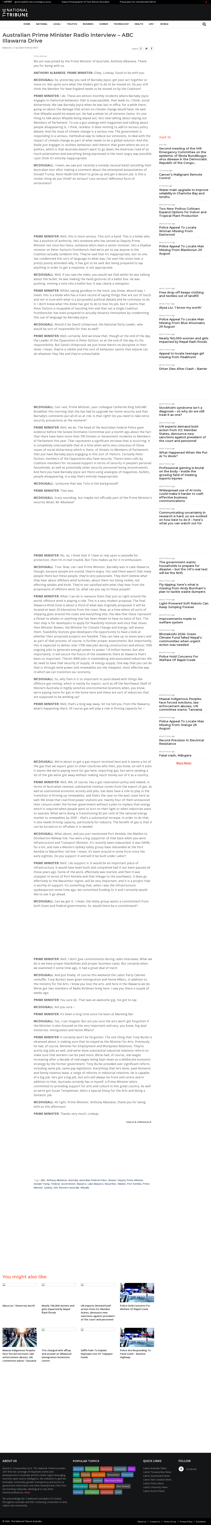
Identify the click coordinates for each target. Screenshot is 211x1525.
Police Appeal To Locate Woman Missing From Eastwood (177, 231)
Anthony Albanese (57, 1180)
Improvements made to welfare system (177, 620)
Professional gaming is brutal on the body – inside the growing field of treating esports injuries (181, 473)
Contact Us (155, 1521)
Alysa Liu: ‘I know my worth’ (180, 307)
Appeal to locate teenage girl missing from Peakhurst (181, 355)
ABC (43, 1180)
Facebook (190, 1469)
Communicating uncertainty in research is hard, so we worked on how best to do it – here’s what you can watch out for (183, 518)
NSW (76, 1474)
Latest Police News (153, 1483)
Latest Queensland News (156, 1475)
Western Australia (69, 1187)
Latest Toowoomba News (157, 1472)
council (77, 1480)
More (27, 1492)
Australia (73, 1180)
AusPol (87, 1480)
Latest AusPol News (154, 1491)
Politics (72, 23)
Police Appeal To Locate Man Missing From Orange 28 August (181, 725)
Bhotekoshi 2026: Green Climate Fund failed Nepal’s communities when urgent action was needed (180, 639)
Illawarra (81, 1183)
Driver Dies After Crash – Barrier (183, 369)
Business (88, 23)
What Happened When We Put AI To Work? (183, 454)
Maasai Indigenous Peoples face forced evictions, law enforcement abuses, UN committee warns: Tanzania (180, 704)
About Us (141, 1521)
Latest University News (155, 1487)
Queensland (113, 1474)
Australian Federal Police (93, 1180)
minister (97, 1480)
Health (139, 23)
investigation (91, 1492)
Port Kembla (134, 1183)
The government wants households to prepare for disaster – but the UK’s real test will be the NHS (183, 567)
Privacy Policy (186, 1521)
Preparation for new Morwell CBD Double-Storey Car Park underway (129, 1)
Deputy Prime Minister (130, 1180)
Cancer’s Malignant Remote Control (180, 176)
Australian (106, 1468)
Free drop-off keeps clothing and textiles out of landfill (181, 294)
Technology (121, 23)
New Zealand (123, 1486)
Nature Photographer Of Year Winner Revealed (60, 1)
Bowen (112, 1180)
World (164, 23)
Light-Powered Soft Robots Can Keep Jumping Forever (184, 605)
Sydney (48, 1187)
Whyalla (84, 1187)
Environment (80, 1486)
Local (56, 23)
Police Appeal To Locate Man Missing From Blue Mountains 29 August (182, 323)
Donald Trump (42, 1183)
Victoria (86, 1474)
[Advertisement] (149, 12)
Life (151, 23)
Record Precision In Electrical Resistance (181, 742)
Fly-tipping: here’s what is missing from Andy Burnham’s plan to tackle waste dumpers (182, 588)
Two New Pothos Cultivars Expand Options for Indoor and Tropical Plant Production (183, 212)
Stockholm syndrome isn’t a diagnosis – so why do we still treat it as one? (181, 411)
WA (56, 1187)
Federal (55, 1183)
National (41, 23)
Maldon (122, 1183)
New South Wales (113, 1480)
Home (27, 23)
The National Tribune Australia (26, 1521)
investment (107, 1492)
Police (132, 1468)
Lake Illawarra (95, 1183)
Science (103, 23)
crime (118, 1492)
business (78, 1492)
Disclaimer (201, 1521)
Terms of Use (170, 1521)
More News (183, 763)
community (120, 1468)
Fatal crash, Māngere (175, 755)
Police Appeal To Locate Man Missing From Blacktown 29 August (181, 250)
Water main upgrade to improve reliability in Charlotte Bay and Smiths (183, 193)
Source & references (138, 1122)
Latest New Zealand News (157, 1479)
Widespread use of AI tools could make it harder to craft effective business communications (181, 496)
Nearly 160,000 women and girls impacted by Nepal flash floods (183, 340)
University (127, 1474)
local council (98, 1474)
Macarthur (110, 1183)
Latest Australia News (154, 1468)
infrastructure (106, 1486)
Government (68, 1183)
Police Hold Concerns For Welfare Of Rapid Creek (178, 658)
